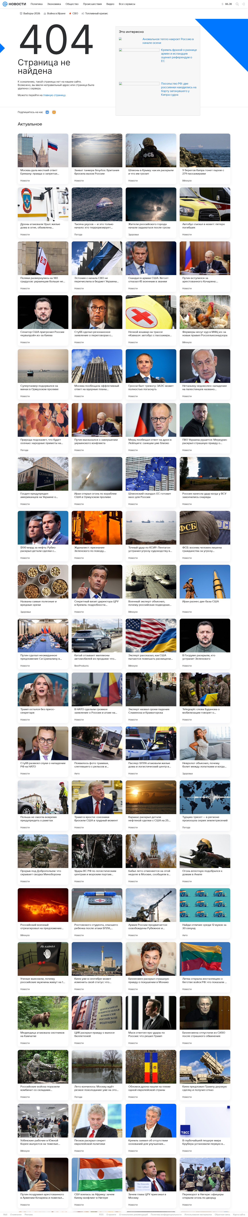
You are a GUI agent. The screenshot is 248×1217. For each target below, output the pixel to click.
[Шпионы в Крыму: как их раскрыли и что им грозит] (151, 159)
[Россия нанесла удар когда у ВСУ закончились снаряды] (205, 482)
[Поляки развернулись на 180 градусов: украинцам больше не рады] (43, 266)
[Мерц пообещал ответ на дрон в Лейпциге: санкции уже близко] (151, 428)
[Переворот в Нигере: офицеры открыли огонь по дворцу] (205, 1183)
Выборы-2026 (31, 13)
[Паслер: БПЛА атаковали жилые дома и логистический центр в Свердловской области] (151, 751)
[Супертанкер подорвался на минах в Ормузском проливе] (43, 374)
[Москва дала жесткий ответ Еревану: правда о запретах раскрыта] (43, 159)
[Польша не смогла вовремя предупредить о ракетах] (43, 805)
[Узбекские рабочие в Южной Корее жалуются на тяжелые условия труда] (43, 1129)
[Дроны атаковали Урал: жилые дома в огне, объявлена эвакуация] (43, 212)
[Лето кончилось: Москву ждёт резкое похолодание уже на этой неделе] (97, 1075)
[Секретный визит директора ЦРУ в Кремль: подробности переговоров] (97, 590)
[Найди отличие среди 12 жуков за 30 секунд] (205, 913)
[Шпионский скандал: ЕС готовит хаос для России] (151, 482)
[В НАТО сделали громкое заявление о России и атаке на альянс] (97, 698)
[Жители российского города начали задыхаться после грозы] (151, 212)
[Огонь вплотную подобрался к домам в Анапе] (205, 859)
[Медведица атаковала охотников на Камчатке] (43, 1021)
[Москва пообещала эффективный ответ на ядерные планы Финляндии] (97, 374)
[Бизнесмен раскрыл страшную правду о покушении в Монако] (151, 967)
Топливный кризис (96, 13)
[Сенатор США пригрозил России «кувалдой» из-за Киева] (43, 320)
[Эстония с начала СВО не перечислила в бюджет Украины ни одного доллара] (97, 266)
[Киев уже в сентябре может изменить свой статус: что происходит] (97, 967)
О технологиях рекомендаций (133, 1214)
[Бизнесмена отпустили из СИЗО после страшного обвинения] (205, 1021)
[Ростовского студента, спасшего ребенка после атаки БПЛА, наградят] (97, 913)
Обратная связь (222, 1214)
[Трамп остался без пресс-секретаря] (43, 698)
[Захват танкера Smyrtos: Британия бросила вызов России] (97, 159)
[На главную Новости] (16, 4)
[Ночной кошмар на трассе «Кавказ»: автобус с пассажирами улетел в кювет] (151, 320)
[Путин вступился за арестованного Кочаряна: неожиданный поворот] (205, 266)
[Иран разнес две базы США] (205, 590)
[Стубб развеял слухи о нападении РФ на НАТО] (43, 751)
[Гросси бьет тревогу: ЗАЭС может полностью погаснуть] (151, 374)
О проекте (111, 1214)
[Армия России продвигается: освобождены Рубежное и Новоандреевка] (151, 913)
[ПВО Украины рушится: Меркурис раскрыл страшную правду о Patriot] (205, 428)
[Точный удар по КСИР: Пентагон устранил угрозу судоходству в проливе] (151, 536)
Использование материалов (198, 1214)
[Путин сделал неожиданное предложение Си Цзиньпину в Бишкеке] (43, 644)
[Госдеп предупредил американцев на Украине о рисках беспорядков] (43, 482)
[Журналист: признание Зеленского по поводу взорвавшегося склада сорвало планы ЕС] (97, 536)
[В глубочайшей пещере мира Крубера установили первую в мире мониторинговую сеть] (205, 1129)
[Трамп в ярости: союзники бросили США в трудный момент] (97, 805)
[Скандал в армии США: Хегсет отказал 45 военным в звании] (151, 266)
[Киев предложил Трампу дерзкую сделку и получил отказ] (205, 1075)
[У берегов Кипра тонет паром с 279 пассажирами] (205, 159)
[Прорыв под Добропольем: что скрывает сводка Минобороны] (43, 859)
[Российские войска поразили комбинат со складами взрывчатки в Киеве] (43, 1075)
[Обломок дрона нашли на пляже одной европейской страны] (151, 1075)
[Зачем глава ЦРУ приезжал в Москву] (151, 1183)
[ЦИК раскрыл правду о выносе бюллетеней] (97, 1021)
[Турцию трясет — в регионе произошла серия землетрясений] (205, 805)
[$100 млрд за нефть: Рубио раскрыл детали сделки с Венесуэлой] (43, 536)
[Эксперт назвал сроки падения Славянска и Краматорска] (151, 698)
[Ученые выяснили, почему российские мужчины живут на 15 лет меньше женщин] (43, 967)
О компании (16, 1214)
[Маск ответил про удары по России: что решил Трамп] (151, 1021)
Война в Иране (56, 13)
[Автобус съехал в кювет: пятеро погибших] (205, 212)
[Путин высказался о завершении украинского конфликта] (97, 428)
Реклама (29, 1214)
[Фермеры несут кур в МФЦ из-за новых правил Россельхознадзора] (205, 320)
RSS (101, 1214)
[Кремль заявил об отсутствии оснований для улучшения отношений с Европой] (151, 1129)
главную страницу (54, 95)
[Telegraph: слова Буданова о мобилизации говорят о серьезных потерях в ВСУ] (205, 698)
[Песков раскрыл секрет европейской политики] (97, 1129)
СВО (75, 13)
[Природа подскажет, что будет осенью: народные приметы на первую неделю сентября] (43, 428)
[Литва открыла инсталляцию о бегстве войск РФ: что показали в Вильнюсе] (205, 967)
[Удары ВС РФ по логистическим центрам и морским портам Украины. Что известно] (97, 859)
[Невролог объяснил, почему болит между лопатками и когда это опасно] (205, 751)
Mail (5, 1214)
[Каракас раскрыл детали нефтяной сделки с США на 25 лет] (151, 805)
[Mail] (5, 4)
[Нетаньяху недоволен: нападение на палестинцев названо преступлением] (205, 374)
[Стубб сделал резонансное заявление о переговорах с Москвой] (97, 320)
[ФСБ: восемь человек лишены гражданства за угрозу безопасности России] (205, 536)
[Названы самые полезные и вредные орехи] (43, 590)
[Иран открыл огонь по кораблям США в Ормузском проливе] (97, 482)
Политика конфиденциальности (166, 1214)
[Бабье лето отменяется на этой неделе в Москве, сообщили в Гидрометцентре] (151, 859)
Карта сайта (239, 1214)
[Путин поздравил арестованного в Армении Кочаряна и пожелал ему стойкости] (43, 1183)
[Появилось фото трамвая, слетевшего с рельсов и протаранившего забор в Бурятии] (97, 751)
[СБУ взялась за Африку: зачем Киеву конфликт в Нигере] (97, 1183)
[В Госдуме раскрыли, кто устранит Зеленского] (205, 644)
